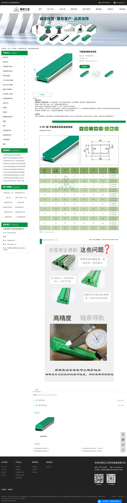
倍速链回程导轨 (8, 98)
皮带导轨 (5, 62)
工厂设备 (3, 469)
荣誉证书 (3, 472)
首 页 (9, 48)
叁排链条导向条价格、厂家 (8, 207)
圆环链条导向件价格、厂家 (20, 192)
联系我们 (122, 9)
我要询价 (84, 66)
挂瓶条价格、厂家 (8, 192)
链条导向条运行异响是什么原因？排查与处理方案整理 (15, 181)
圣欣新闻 (34, 466)
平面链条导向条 (22, 48)
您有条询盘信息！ (11, 500)
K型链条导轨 (20, 202)
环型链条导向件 (8, 66)
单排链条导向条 (8, 212)
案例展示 (99, 9)
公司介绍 (62, 9)
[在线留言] (123, 444)
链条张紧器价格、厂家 (20, 207)
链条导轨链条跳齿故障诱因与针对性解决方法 (15, 175)
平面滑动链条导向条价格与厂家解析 (92, 451)
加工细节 (3, 475)
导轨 (4, 126)
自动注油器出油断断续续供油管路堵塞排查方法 (15, 172)
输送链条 (10, 489)
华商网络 (22, 498)
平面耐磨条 (6, 139)
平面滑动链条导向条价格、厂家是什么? (93, 448)
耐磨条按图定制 (8, 117)
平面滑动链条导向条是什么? (41, 448)
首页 (40, 9)
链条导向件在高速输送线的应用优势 (13, 158)
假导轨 (5, 112)
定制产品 (5, 103)
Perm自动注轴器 (8, 80)
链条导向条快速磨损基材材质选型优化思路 (15, 169)
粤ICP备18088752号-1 (7, 498)
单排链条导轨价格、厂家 (20, 212)
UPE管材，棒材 (8, 94)
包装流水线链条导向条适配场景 (12, 155)
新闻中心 (111, 9)
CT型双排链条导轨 (21, 217)
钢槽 (4, 121)
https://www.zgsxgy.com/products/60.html (47, 395)
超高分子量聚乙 (8, 89)
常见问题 (34, 472)
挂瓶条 (5, 107)
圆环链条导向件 (43, 405)
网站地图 (3, 500)
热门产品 (50, 9)
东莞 (119, 496)
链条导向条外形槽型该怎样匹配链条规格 (15, 163)
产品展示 (14, 48)
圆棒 (4, 144)
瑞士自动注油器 (8, 85)
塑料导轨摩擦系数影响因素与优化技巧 (14, 178)
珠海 (122, 496)
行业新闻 (34, 469)
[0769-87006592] (123, 434)
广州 (124, 496)
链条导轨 (74, 9)
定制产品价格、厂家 (20, 197)
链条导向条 (42, 400)
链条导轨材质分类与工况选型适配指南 (14, 160)
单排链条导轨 (7, 135)
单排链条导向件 (8, 202)
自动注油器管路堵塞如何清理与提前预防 (15, 166)
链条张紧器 (6, 75)
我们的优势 (86, 9)
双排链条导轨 (7, 130)
